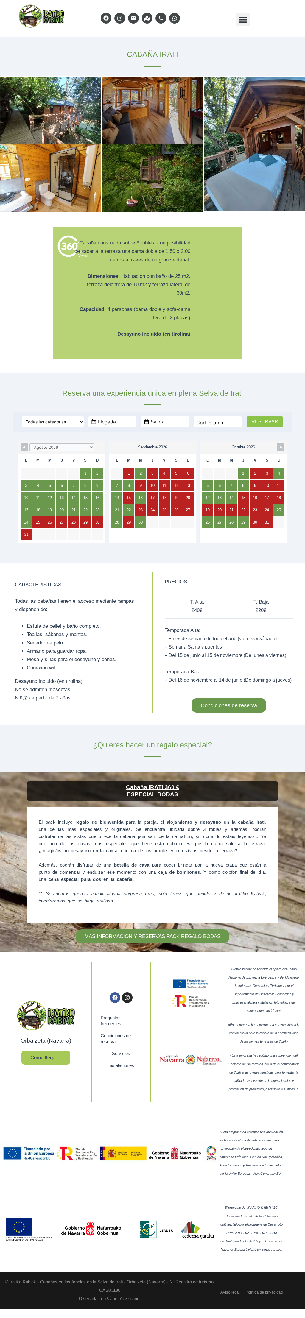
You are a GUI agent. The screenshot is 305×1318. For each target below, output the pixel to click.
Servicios (121, 1053)
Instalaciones (121, 1065)
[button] (243, 19)
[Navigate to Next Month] (280, 447)
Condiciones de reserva (116, 1038)
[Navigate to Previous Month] (24, 447)
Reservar (264, 421)
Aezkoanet (130, 1298)
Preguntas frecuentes (111, 1020)
